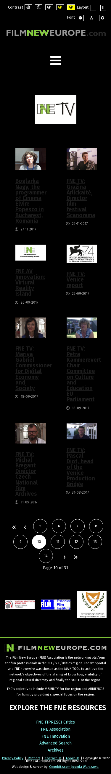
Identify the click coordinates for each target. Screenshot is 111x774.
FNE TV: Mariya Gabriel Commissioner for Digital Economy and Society (30, 368)
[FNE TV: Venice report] (82, 254)
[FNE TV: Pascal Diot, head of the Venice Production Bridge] (82, 431)
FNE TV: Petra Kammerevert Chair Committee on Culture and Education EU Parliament (81, 374)
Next (64, 557)
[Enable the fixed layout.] (93, 8)
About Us (72, 758)
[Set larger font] (103, 18)
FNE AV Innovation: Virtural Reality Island (30, 282)
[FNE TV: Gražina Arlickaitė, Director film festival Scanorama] (82, 159)
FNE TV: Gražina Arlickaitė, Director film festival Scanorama (81, 198)
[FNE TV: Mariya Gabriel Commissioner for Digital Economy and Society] (30, 327)
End (75, 557)
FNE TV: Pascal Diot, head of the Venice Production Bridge (81, 467)
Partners (34, 758)
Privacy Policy (12, 758)
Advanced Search (55, 743)
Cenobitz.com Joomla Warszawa (74, 767)
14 (46, 556)
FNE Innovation (55, 736)
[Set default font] (91, 18)
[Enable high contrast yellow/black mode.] (71, 7)
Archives (56, 750)
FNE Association (55, 729)
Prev (25, 528)
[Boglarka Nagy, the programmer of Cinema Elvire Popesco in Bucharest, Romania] (30, 159)
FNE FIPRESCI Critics (55, 722)
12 (76, 541)
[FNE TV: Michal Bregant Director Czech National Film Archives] (30, 433)
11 (57, 541)
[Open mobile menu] (55, 60)
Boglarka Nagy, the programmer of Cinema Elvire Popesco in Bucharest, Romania (30, 201)
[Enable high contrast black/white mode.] (49, 7)
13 (95, 541)
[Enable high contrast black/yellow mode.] (60, 7)
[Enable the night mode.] (38, 7)
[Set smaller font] (80, 18)
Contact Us (53, 758)
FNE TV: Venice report (76, 280)
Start (13, 528)
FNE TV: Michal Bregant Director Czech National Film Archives (26, 474)
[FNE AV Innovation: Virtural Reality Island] (30, 252)
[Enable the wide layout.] (103, 8)
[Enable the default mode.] (28, 7)
